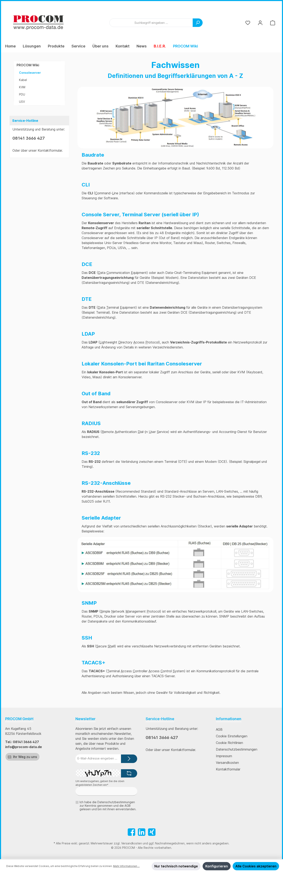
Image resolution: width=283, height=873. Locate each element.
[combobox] (151, 22)
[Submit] (129, 758)
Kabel (23, 80)
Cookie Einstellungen (231, 736)
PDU (22, 94)
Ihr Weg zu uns (24, 757)
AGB (219, 729)
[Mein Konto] (260, 22)
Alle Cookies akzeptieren (255, 866)
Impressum (224, 756)
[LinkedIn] (141, 832)
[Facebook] (131, 832)
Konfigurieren (216, 866)
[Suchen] (198, 22)
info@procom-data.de (23, 747)
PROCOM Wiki (28, 65)
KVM (22, 87)
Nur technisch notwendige (176, 866)
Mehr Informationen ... (126, 866)
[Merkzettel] (248, 22)
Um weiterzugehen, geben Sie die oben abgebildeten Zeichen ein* (99, 783)
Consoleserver (30, 72)
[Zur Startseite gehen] (38, 22)
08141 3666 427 (28, 138)
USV (22, 101)
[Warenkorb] (272, 22)
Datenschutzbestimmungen (236, 749)
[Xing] (151, 832)
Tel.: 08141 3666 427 (22, 742)
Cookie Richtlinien (229, 743)
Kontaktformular (50, 150)
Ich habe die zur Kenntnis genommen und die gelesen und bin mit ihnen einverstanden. (108, 805)
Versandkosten (227, 763)
